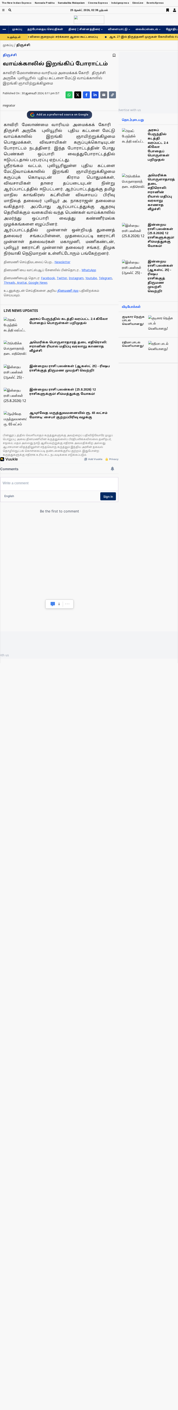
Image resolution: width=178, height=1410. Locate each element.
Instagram (76, 278)
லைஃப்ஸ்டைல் (146, 29)
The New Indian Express (16, 3)
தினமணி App (68, 291)
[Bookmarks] (167, 10)
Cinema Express (98, 3)
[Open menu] (3, 10)
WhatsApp (89, 270)
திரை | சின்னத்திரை (84, 29)
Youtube (91, 278)
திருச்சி (10, 55)
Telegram (105, 278)
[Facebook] (86, 94)
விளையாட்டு (118, 29)
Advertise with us (128, 110)
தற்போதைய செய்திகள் (45, 29)
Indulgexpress (120, 3)
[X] (77, 94)
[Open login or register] (174, 10)
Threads (9, 283)
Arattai (22, 283)
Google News (38, 283)
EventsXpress (155, 3)
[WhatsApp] (69, 94)
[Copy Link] (112, 94)
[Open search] (10, 10)
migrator (9, 106)
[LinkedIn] (95, 94)
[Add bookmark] (114, 55)
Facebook (48, 278)
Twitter (62, 278)
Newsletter (62, 262)
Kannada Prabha (44, 3)
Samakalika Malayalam (71, 3)
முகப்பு (17, 29)
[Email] (103, 94)
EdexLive (137, 3)
